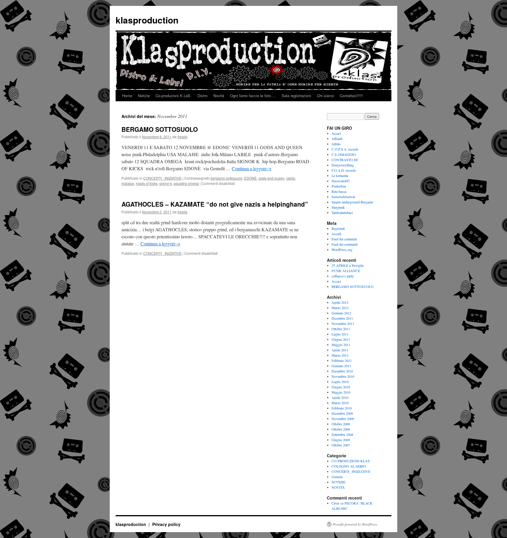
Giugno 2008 (341, 439)
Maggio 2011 (341, 344)
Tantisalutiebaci (342, 212)
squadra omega (186, 183)
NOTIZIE (338, 482)
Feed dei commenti (345, 244)
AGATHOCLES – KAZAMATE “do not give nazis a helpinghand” (214, 204)
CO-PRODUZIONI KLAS (351, 460)
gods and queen (271, 178)
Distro (202, 95)
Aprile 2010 (340, 397)
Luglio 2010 (340, 381)
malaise (127, 183)
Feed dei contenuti (344, 239)
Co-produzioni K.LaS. (174, 95)
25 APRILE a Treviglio (348, 265)
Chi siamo (325, 95)
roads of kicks (147, 183)
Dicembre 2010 (342, 371)
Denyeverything (343, 165)
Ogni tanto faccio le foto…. (253, 95)
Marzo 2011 (340, 355)
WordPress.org (342, 249)
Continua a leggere (251, 168)
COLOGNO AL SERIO (349, 466)
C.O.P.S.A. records (345, 149)
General (337, 476)
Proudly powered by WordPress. (355, 524)
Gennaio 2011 (341, 365)
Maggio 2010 (341, 392)
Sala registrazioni (296, 95)
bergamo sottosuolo (226, 178)
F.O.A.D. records (344, 170)
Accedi (336, 233)
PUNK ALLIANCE (346, 270)
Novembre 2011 (343, 323)
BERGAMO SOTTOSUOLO (159, 129)
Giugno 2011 (341, 339)
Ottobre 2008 (341, 429)
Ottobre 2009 (341, 423)
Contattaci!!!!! (351, 95)
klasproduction (147, 20)
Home (127, 95)
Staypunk (338, 207)
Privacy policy (166, 524)
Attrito (336, 143)
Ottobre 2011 (341, 328)
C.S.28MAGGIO (344, 154)
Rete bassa (339, 191)
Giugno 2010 (341, 386)
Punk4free (339, 186)
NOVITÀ (338, 487)
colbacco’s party (343, 276)
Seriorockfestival (343, 196)
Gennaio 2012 (341, 313)
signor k (165, 183)
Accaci (336, 133)
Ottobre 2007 (341, 445)
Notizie (144, 95)
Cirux (335, 503)
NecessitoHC (341, 180)
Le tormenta (340, 175)
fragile (182, 136)
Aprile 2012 (340, 302)
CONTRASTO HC (345, 159)
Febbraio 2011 (342, 360)
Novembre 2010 (343, 376)
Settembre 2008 (342, 434)
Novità (218, 95)
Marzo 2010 (340, 402)
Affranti (337, 138)
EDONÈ (250, 178)
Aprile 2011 (340, 350)
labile (290, 178)
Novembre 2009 (343, 418)
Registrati (338, 228)
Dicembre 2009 (342, 413)
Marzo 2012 (340, 307)
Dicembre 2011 (342, 318)
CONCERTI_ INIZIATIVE (162, 178)
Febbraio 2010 (342, 408)
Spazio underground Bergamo (352, 202)
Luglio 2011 (340, 334)
